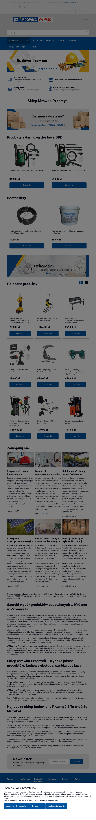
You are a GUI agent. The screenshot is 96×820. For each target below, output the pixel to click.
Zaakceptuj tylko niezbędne (16, 806)
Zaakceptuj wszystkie (56, 806)
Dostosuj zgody (37, 806)
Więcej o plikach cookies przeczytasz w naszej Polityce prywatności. (32, 800)
